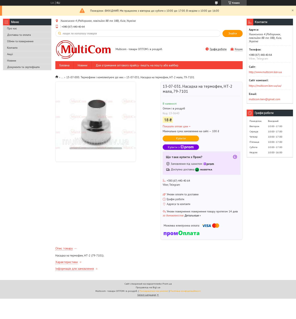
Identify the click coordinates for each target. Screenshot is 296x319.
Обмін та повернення (20, 41)
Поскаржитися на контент (153, 290)
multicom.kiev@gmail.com (264, 99)
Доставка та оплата (19, 35)
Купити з (174, 147)
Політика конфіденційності (185, 290)
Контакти (12, 47)
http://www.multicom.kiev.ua (265, 72)
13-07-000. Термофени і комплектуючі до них (94, 77)
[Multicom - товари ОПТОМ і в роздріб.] (83, 49)
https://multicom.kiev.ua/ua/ (265, 85)
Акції (10, 54)
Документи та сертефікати (23, 67)
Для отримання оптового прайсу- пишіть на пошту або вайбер (137, 65)
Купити (181, 138)
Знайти (232, 33)
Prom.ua (167, 283)
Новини (11, 60)
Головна (64, 65)
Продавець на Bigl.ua (148, 287)
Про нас (12, 28)
